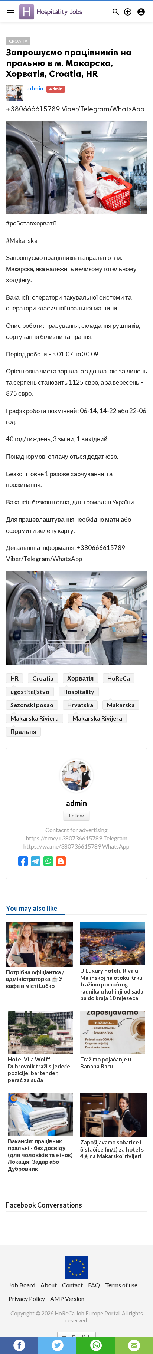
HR (14, 678)
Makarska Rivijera (97, 718)
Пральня (23, 731)
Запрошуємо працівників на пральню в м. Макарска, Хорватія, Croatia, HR (68, 63)
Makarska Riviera (34, 718)
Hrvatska (80, 704)
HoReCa (118, 678)
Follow (76, 815)
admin (34, 88)
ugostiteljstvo (29, 691)
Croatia (18, 41)
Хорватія (80, 678)
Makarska (121, 704)
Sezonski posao (31, 704)
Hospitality (78, 691)
